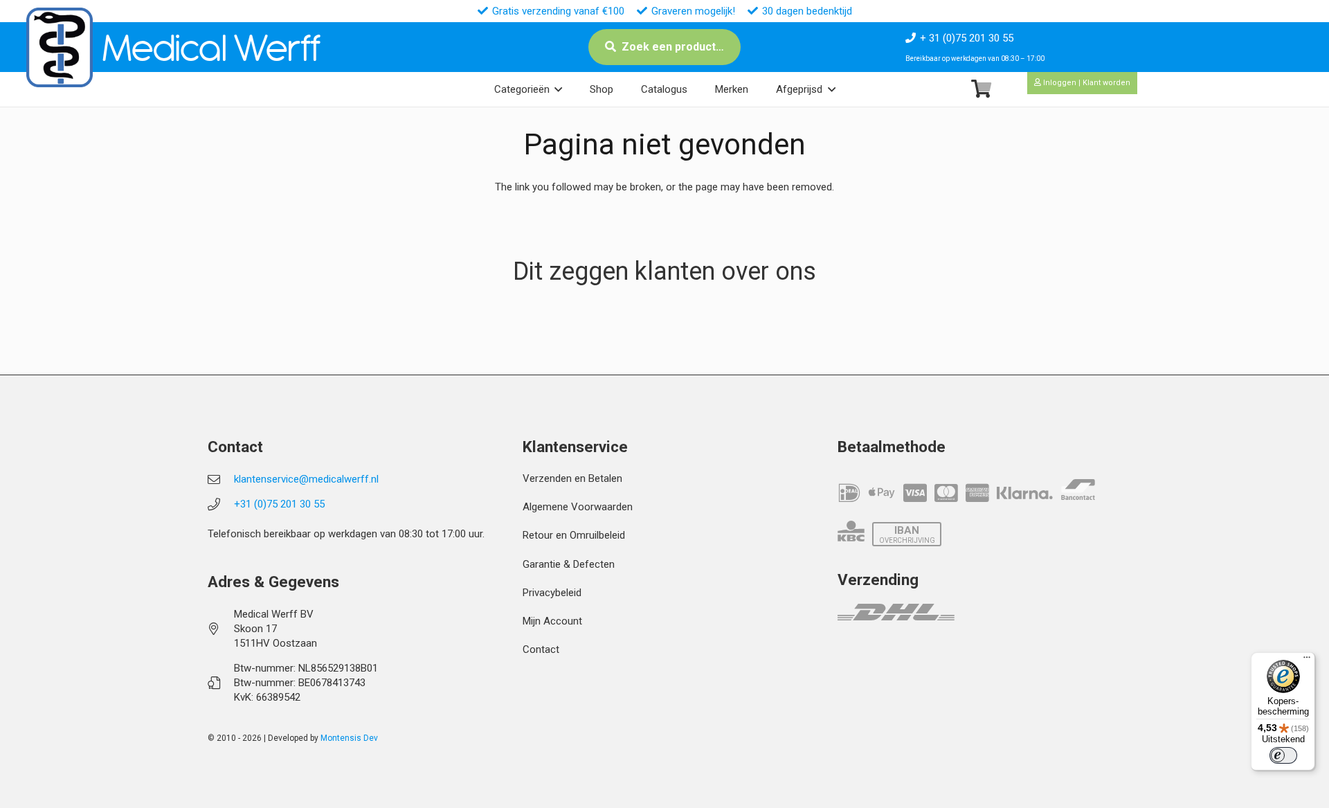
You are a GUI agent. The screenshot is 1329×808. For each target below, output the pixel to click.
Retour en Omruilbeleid (574, 535)
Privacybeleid (552, 592)
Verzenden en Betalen (572, 478)
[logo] (59, 47)
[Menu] (1307, 660)
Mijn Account (552, 621)
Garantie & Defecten (569, 564)
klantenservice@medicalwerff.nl (306, 479)
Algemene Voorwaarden (578, 507)
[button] (558, 89)
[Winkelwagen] (981, 89)
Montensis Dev (349, 738)
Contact (541, 649)
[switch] (1283, 755)
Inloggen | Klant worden (1085, 82)
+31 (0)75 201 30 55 (279, 504)
